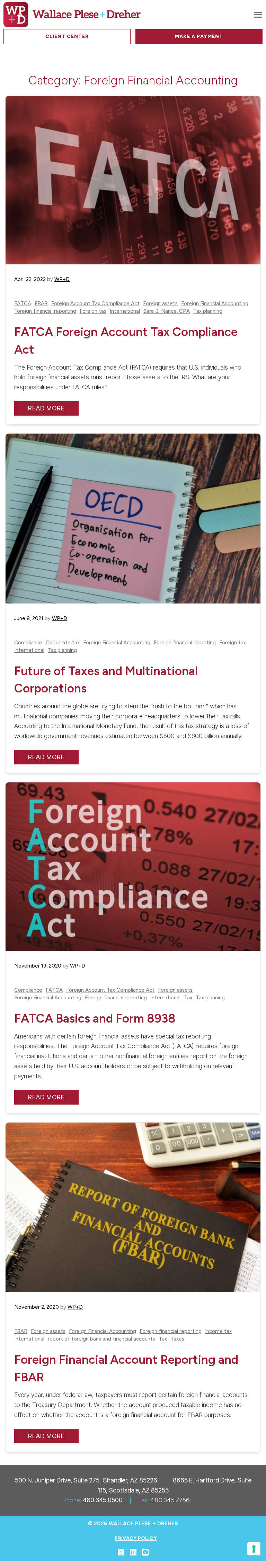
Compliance (28, 643)
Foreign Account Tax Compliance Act (95, 304)
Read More (46, 408)
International (125, 311)
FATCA (22, 304)
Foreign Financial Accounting (214, 304)
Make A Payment (199, 36)
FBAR (41, 304)
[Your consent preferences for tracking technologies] (253, 1548)
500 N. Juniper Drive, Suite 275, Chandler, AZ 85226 (86, 1480)
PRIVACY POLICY (136, 1538)
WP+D (62, 279)
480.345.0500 (103, 1500)
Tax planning (207, 311)
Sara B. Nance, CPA (166, 311)
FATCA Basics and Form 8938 (95, 1018)
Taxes (177, 1339)
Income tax (218, 1331)
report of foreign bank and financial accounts (101, 1339)
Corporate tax (63, 643)
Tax (188, 998)
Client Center (67, 36)
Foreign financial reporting (45, 311)
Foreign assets (160, 304)
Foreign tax (93, 311)
